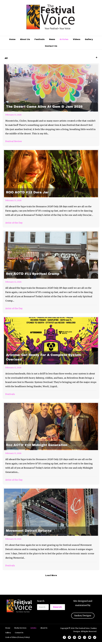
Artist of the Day (14, 222)
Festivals (39, 39)
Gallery (89, 39)
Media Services (20, 628)
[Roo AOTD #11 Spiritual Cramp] (51, 271)
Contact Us (51, 46)
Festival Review (13, 141)
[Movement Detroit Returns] (51, 528)
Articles (64, 39)
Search (40, 601)
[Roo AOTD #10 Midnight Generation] (51, 443)
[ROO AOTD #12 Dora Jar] (51, 188)
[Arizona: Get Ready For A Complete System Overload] (51, 357)
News (52, 39)
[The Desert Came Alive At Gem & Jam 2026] (51, 104)
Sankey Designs (82, 615)
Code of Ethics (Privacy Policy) (17, 637)
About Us (25, 39)
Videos (76, 39)
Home (12, 39)
